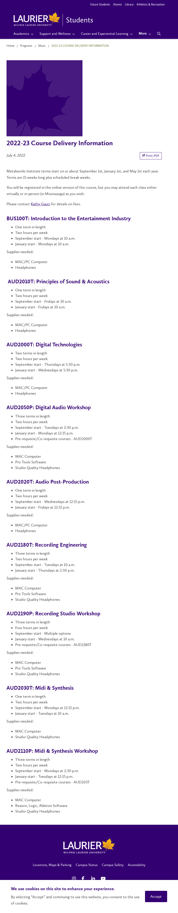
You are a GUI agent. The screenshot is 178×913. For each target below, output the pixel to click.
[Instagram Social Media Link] (74, 878)
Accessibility (136, 865)
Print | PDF (152, 156)
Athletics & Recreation (151, 4)
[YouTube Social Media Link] (103, 878)
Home (10, 46)
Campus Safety (113, 865)
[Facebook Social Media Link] (84, 878)
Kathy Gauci (40, 204)
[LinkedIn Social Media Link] (93, 878)
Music (42, 46)
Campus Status (86, 865)
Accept (156, 896)
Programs (26, 46)
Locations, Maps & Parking (52, 865)
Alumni (117, 4)
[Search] (159, 33)
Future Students (100, 4)
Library (129, 4)
